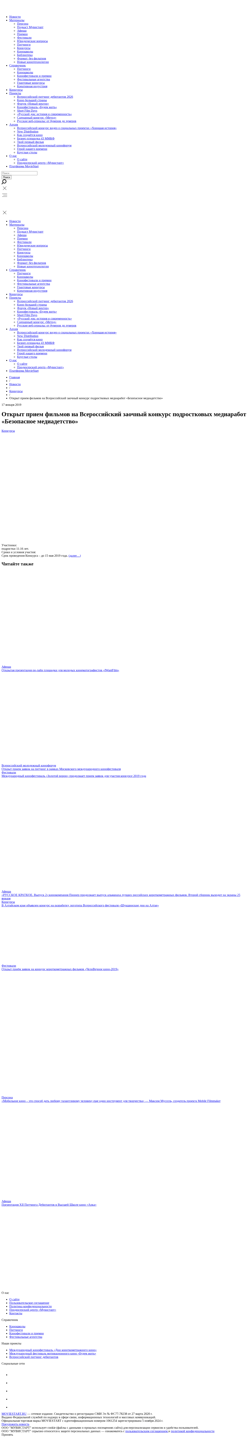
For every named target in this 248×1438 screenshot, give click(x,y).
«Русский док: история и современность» (44, 114)
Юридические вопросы (32, 41)
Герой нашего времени (32, 149)
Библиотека (25, 55)
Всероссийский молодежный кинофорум (44, 145)
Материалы (16, 20)
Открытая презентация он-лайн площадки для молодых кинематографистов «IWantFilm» (60, 670)
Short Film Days (27, 110)
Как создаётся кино (30, 135)
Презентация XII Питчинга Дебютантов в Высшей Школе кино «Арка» (49, 1204)
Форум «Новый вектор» (33, 103)
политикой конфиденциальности (192, 1431)
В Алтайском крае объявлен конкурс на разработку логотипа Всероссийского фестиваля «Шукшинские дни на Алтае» (80, 905)
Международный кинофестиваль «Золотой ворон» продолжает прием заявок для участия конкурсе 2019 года (74, 776)
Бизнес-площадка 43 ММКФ (36, 138)
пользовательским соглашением (146, 1431)
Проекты (15, 93)
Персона (22, 23)
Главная (14, 377)
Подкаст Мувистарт (30, 27)
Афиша (22, 30)
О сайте (22, 159)
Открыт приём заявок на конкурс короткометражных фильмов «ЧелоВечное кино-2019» (60, 969)
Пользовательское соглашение (29, 1302)
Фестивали (24, 37)
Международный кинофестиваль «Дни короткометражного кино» (53, 1350)
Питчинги (24, 44)
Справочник (17, 65)
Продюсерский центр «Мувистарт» (40, 162)
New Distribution (27, 131)
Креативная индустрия (32, 86)
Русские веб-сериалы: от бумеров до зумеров (46, 121)
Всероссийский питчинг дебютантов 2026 (45, 96)
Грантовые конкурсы (31, 82)
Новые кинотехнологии (33, 62)
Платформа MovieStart (24, 166)
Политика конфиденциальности (30, 1306)
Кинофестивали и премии (34, 75)
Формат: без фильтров (31, 58)
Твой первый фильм (30, 142)
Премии (22, 34)
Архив (13, 124)
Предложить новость (15, 1424)
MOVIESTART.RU (14, 1413)
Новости (15, 16)
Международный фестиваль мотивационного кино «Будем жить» (52, 1353)
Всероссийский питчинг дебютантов (33, 1357)
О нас (13, 155)
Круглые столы (27, 152)
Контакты (15, 1313)
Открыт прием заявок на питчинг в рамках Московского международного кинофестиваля (61, 769)
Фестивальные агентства (33, 79)
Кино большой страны (32, 100)
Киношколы (25, 51)
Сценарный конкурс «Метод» (36, 117)
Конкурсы (23, 48)
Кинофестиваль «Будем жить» (37, 107)
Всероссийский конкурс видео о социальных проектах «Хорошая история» (67, 128)
